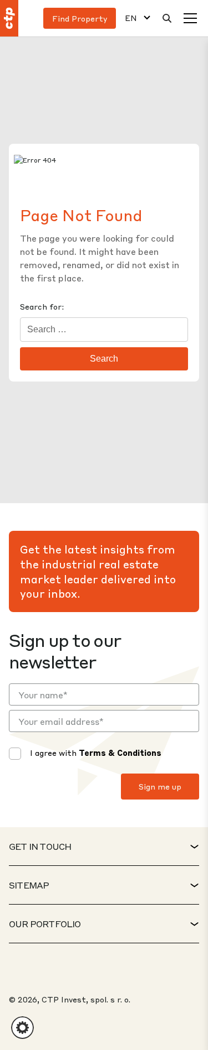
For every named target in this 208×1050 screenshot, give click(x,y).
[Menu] (190, 18)
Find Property (79, 18)
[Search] (167, 18)
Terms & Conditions (120, 753)
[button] (22, 1027)
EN (131, 18)
